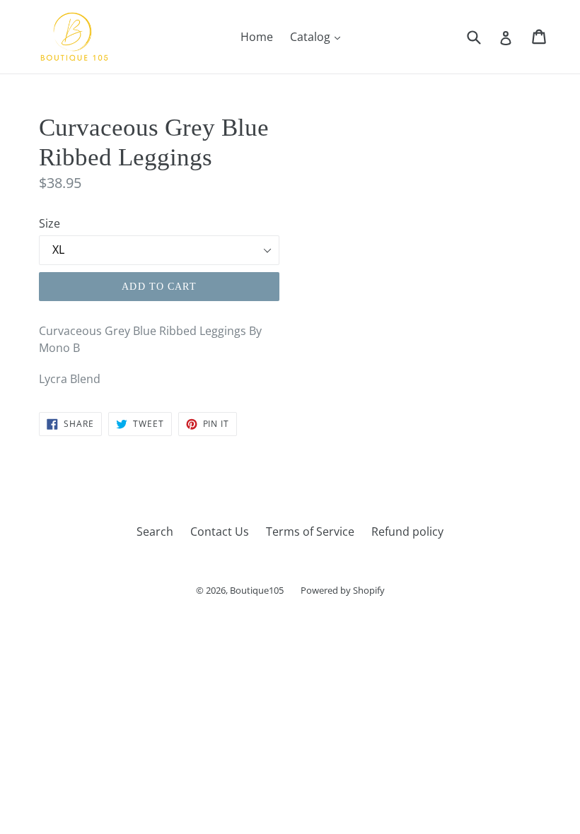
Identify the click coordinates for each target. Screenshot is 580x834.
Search (155, 531)
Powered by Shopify (343, 590)
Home (256, 37)
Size (49, 223)
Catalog (318, 36)
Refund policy (407, 531)
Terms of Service (310, 531)
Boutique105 (257, 590)
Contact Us (219, 531)
